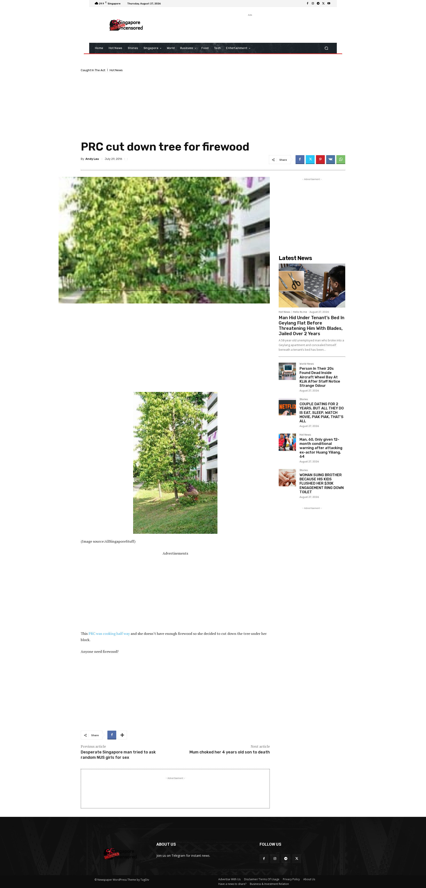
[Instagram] (313, 3)
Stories (304, 399)
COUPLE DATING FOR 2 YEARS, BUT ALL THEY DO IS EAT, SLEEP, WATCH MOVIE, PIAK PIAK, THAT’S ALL (322, 412)
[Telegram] (318, 3)
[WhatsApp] (340, 159)
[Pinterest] (320, 159)
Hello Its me (300, 312)
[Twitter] (323, 3)
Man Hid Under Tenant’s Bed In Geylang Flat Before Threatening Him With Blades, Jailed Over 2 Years (311, 325)
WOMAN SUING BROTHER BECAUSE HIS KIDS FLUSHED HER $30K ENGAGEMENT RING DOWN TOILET (322, 483)
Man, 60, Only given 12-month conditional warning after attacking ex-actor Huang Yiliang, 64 (321, 448)
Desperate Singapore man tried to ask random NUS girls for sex (118, 755)
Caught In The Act (93, 70)
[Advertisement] (249, 27)
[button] (326, 48)
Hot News (116, 70)
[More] (122, 735)
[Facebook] (307, 3)
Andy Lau (92, 158)
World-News (307, 364)
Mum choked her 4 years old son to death (229, 752)
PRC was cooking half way (109, 633)
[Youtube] (328, 3)
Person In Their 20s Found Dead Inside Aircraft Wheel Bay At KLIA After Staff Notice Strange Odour (320, 377)
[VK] (330, 159)
